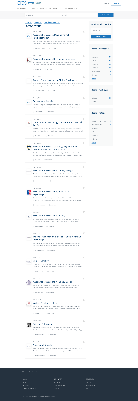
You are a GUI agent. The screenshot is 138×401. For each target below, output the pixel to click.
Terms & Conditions (29, 388)
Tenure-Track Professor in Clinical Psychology (55, 80)
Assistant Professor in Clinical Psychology (53, 170)
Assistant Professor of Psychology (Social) (52, 281)
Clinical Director (41, 260)
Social (37, 22)
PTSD (27, 22)
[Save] (82, 32)
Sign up (116, 4)
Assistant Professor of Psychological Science (54, 58)
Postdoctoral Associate (44, 101)
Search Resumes (59, 385)
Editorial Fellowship (42, 324)
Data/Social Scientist (43, 345)
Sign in (106, 4)
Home (25, 379)
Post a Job (57, 382)
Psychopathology (51, 22)
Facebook (32, 372)
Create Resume (90, 385)
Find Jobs (105, 15)
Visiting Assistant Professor (46, 302)
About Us (26, 385)
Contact (25, 382)
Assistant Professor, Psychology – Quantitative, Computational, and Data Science (55, 148)
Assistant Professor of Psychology (49, 215)
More (94, 79)
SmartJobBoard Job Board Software (46, 396)
